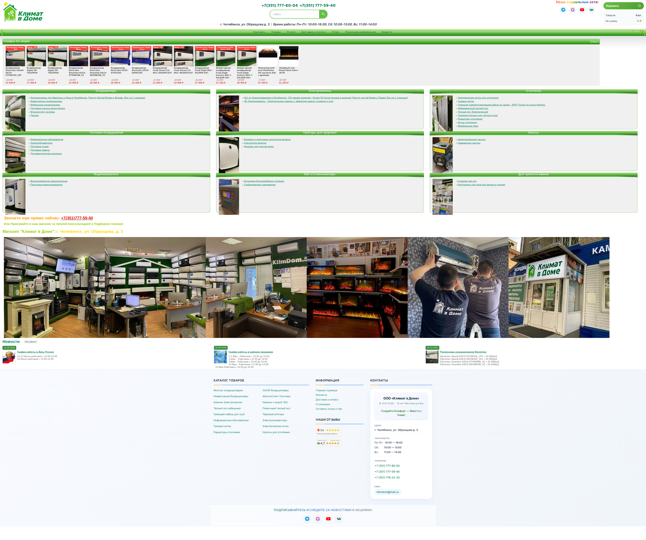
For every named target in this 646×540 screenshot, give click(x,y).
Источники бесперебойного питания (264, 181)
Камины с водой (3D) (275, 402)
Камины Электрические (228, 402)
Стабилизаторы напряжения (260, 184)
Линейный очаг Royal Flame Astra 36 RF (288, 70)
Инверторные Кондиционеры (231, 396)
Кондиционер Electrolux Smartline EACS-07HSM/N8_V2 (77, 71)
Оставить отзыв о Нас (329, 408)
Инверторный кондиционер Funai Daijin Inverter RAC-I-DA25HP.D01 (224, 73)
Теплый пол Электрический (473, 111)
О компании (323, 404)
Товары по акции (16, 41)
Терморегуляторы (273, 414)
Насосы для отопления (276, 432)
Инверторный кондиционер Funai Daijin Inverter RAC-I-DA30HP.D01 (245, 73)
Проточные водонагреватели (46, 184)
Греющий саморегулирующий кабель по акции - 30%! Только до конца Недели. (502, 104)
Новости (387, 32)
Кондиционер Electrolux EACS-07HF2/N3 (120, 70)
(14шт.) (594, 41)
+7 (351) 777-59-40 (387, 471)
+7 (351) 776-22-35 (387, 477)
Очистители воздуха (255, 143)
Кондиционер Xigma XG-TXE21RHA (34, 70)
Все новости (30, 342)
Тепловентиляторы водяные (46, 153)
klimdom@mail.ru (388, 492)
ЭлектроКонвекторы (41, 143)
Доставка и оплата (313, 32)
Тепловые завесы (40, 150)
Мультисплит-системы (42, 111)
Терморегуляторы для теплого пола (478, 115)
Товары (276, 32)
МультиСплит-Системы (277, 396)
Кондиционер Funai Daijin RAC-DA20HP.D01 (204, 70)
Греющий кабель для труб (229, 414)
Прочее (34, 115)
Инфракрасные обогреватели (46, 139)
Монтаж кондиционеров (228, 390)
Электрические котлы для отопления (478, 97)
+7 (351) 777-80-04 (387, 465)
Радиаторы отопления (470, 119)
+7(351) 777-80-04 (280, 5)
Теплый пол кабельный (227, 408)
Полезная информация (360, 32)
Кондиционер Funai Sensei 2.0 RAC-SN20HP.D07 (162, 70)
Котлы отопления (467, 122)
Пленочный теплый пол (276, 408)
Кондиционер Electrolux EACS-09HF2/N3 (141, 70)
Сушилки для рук (467, 181)
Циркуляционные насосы (472, 139)
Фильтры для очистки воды (259, 146)
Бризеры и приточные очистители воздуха (267, 139)
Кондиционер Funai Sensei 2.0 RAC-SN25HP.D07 (183, 70)
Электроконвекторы (275, 420)
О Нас (336, 32)
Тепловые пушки (39, 146)
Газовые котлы (466, 101)
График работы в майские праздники (251, 352)
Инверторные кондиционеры (46, 101)
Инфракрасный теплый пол (473, 108)
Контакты (259, 32)
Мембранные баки (468, 126)
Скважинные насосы (469, 143)
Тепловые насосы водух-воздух (47, 108)
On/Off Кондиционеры (276, 390)
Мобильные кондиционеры (45, 104)
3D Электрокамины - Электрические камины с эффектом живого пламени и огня (288, 101)
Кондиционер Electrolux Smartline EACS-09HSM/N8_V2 (98, 71)
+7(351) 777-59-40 (318, 5)
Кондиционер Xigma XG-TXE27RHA (55, 70)
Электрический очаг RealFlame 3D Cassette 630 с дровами (267, 71)
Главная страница (326, 390)
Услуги (291, 32)
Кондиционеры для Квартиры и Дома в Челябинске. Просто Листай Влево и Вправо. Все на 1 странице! (87, 97)
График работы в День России (35, 352)
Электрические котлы (276, 426)
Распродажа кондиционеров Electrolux (463, 352)
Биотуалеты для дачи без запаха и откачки (481, 184)
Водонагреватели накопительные (48, 181)
